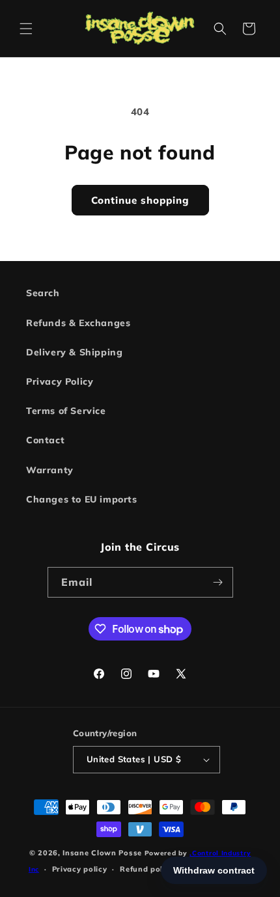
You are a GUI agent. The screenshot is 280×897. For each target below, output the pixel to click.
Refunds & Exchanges (78, 323)
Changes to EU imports (81, 499)
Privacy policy (79, 869)
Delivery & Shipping (74, 352)
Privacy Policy (59, 381)
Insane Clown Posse (102, 852)
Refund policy (147, 869)
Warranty (50, 470)
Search (43, 293)
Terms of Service (66, 411)
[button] (26, 28)
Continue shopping (140, 200)
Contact (45, 440)
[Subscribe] (218, 582)
